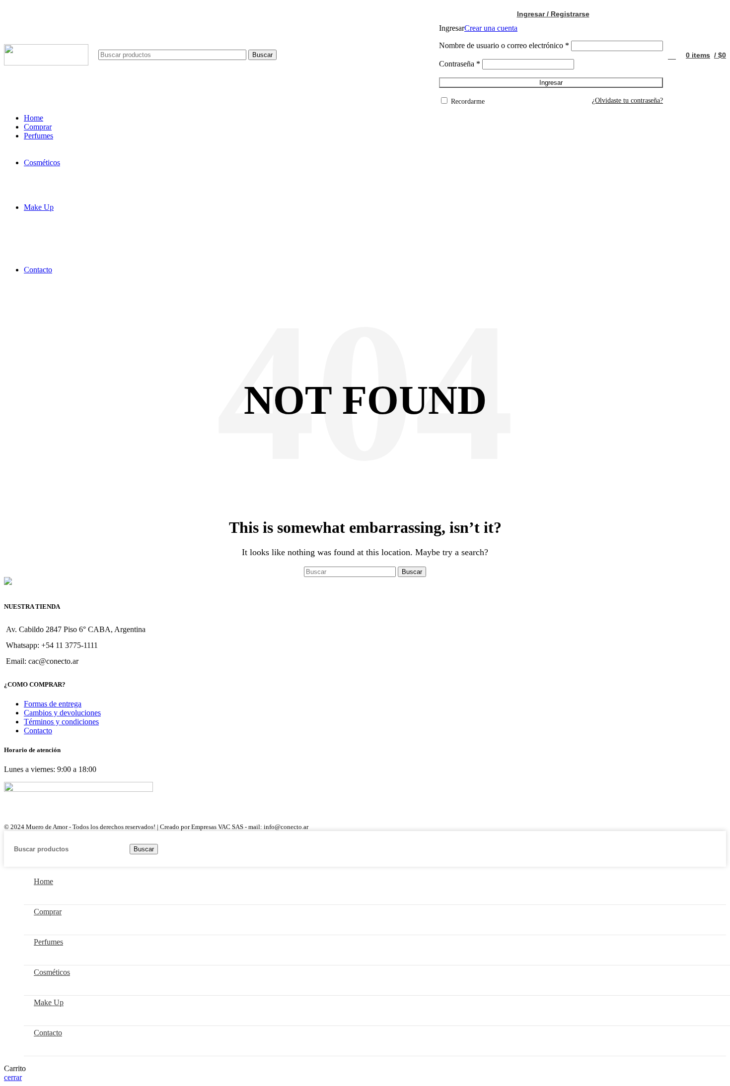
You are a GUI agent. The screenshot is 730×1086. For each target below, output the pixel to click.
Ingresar (551, 82)
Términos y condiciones (61, 721)
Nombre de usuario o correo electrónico (504, 45)
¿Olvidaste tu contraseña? (627, 100)
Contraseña (459, 64)
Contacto (38, 730)
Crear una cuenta (490, 28)
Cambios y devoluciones (62, 712)
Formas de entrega (52, 704)
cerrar (13, 1077)
